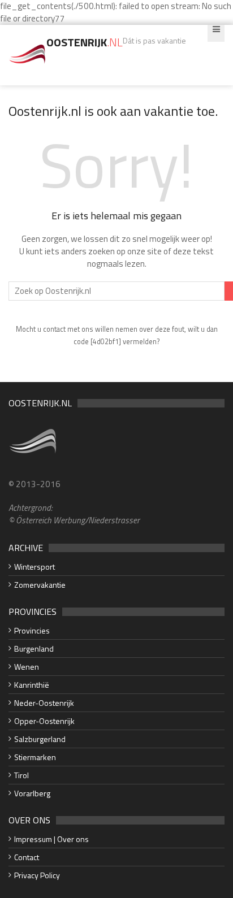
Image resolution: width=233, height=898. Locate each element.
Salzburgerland (40, 739)
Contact (26, 857)
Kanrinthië (31, 685)
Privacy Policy (37, 875)
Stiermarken (35, 757)
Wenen (26, 667)
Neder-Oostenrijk (44, 703)
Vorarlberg (32, 793)
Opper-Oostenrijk (44, 721)
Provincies (32, 630)
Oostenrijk (84, 42)
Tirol (21, 775)
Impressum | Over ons (51, 839)
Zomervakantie (40, 585)
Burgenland (34, 648)
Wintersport (34, 566)
